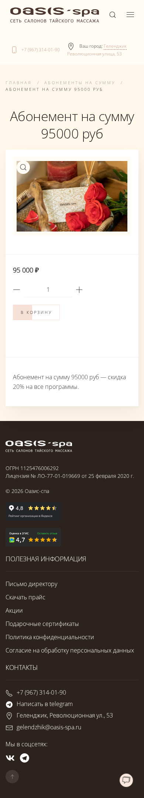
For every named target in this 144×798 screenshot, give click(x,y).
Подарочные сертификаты (42, 624)
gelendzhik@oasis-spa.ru (49, 727)
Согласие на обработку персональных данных (70, 650)
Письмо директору (31, 584)
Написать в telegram (45, 704)
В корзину (36, 312)
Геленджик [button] (115, 46)
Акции (14, 610)
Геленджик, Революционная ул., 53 (65, 716)
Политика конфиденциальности (50, 637)
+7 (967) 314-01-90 (40, 50)
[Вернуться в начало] (54, 15)
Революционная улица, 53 (94, 54)
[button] (112, 15)
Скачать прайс (25, 597)
